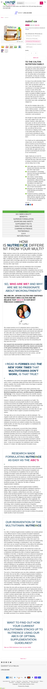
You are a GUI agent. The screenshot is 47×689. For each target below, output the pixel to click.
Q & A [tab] (23, 233)
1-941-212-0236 (5, 669)
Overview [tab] (23, 212)
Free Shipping (17, 682)
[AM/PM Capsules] (29, 48)
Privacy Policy (25, 681)
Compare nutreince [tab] (23, 229)
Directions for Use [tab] (23, 226)
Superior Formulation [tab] (23, 219)
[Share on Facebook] (26, 204)
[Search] (41, 3)
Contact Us (13, 681)
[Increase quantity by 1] (36, 53)
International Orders (34, 682)
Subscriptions (11, 682)
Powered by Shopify (23, 686)
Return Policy (19, 681)
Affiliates (41, 681)
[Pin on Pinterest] (32, 204)
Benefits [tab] (23, 216)
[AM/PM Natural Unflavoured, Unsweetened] (34, 45)
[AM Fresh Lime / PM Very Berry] (32, 39)
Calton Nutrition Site (6, 681)
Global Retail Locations (25, 682)
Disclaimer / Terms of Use (33, 681)
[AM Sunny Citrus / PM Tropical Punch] (33, 37)
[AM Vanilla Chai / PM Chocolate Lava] (33, 42)
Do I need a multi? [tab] (23, 214)
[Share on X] (28, 204)
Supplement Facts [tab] (23, 224)
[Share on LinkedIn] (30, 204)
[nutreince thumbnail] (3, 47)
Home (2, 17)
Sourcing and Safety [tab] (23, 221)
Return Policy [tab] (23, 236)
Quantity (27, 50)
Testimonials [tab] (23, 231)
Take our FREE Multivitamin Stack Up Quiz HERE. (17, 647)
